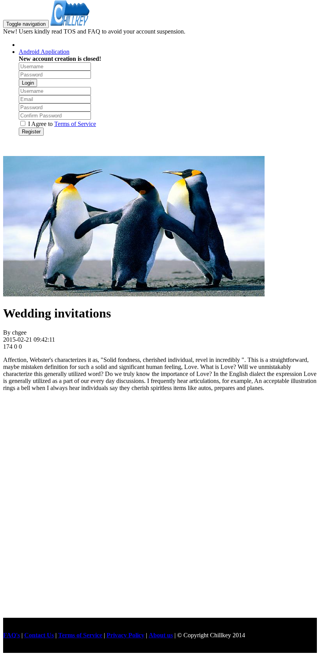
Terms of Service (75, 124)
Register (31, 132)
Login (28, 83)
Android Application (44, 51)
